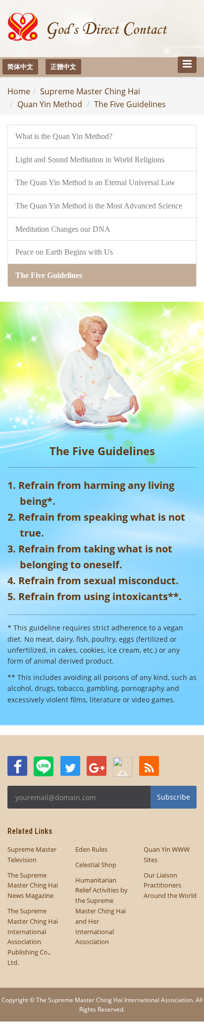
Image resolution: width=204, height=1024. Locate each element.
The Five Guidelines (130, 104)
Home (18, 91)
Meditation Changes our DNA (62, 229)
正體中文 (63, 66)
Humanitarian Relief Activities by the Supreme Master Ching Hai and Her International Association (101, 911)
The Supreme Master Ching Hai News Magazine (32, 885)
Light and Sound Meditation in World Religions (89, 159)
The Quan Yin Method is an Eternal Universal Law (95, 182)
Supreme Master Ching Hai (90, 91)
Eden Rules (91, 849)
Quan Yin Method (49, 104)
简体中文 (20, 66)
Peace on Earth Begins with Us (64, 252)
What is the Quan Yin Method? (63, 136)
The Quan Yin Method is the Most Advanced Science (98, 206)
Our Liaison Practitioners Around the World (170, 885)
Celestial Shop (95, 864)
